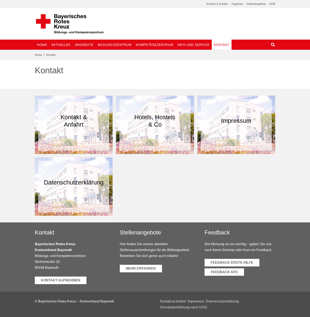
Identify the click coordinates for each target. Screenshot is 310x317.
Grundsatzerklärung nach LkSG (183, 307)
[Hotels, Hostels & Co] (155, 125)
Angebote (237, 3)
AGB (272, 3)
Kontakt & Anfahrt (217, 3)
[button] (232, 45)
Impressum (196, 301)
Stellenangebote (256, 3)
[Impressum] (236, 125)
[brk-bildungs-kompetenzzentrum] (69, 23)
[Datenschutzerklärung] (74, 186)
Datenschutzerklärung (222, 301)
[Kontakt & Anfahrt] (74, 125)
